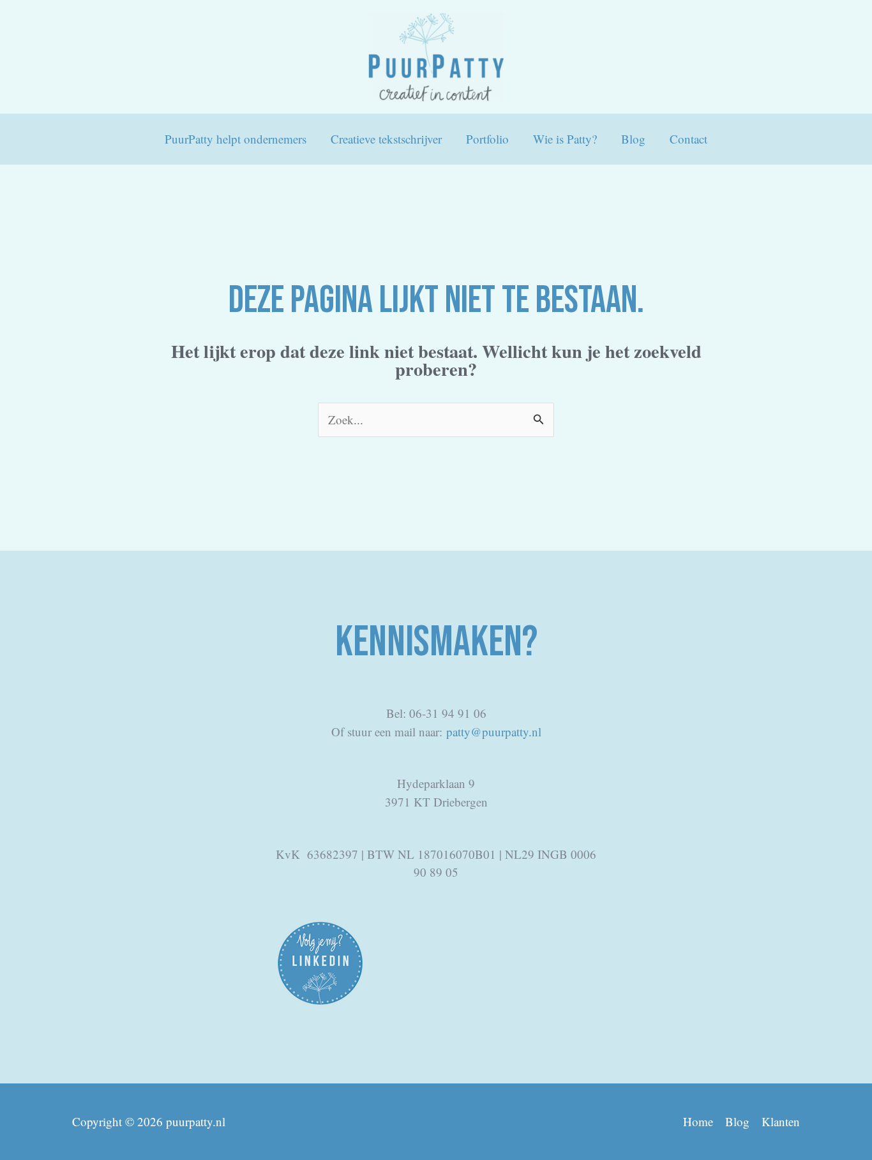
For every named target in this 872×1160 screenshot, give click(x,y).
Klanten (781, 1121)
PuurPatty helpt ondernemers (235, 139)
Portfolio (487, 139)
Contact (688, 139)
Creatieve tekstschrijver (386, 139)
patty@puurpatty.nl (493, 732)
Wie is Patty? (565, 139)
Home (698, 1121)
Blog (633, 139)
